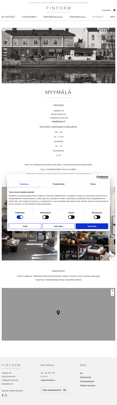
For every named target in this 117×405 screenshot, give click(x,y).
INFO (112, 17)
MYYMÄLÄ (98, 17)
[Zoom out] (112, 294)
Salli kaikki (92, 226)
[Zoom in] (112, 290)
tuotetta (106, 10)
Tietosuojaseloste (87, 381)
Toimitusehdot (85, 377)
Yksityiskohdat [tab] (58, 184)
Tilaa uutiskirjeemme (52, 390)
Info (81, 373)
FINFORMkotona (78, 17)
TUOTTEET (9, 17)
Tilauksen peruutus (87, 385)
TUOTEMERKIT (29, 17)
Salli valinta (58, 226)
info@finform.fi (58, 121)
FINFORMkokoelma (53, 17)
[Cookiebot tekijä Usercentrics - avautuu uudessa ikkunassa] (98, 177)
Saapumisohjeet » (48, 380)
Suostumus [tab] (24, 184)
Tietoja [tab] (93, 184)
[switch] (45, 217)
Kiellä (25, 226)
